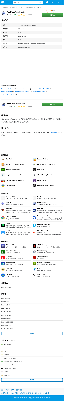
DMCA (37, 393)
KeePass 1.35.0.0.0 (7, 315)
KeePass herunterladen (22, 91)
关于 (2, 390)
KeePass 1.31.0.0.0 (7, 329)
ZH (58, 2)
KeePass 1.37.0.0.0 (7, 312)
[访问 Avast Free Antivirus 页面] (52, 11)
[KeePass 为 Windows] (3, 13)
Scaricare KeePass (22, 89)
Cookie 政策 (14, 393)
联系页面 (54, 132)
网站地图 (19, 390)
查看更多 (32, 333)
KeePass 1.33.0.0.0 (7, 322)
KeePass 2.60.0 (6, 287)
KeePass (16, 12)
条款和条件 (4, 393)
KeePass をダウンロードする (40, 89)
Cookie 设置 (45, 393)
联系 (7, 390)
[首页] (2, 7)
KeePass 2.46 (5, 305)
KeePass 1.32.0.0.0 (7, 325)
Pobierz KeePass (6, 91)
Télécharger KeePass (7, 94)
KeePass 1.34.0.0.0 (7, 318)
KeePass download (39, 91)
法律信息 (30, 393)
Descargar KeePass (7, 89)
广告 (12, 390)
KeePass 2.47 (5, 301)
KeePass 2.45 (5, 308)
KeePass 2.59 (5, 298)
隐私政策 (22, 393)
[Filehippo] (6, 2)
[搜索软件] (40, 2)
